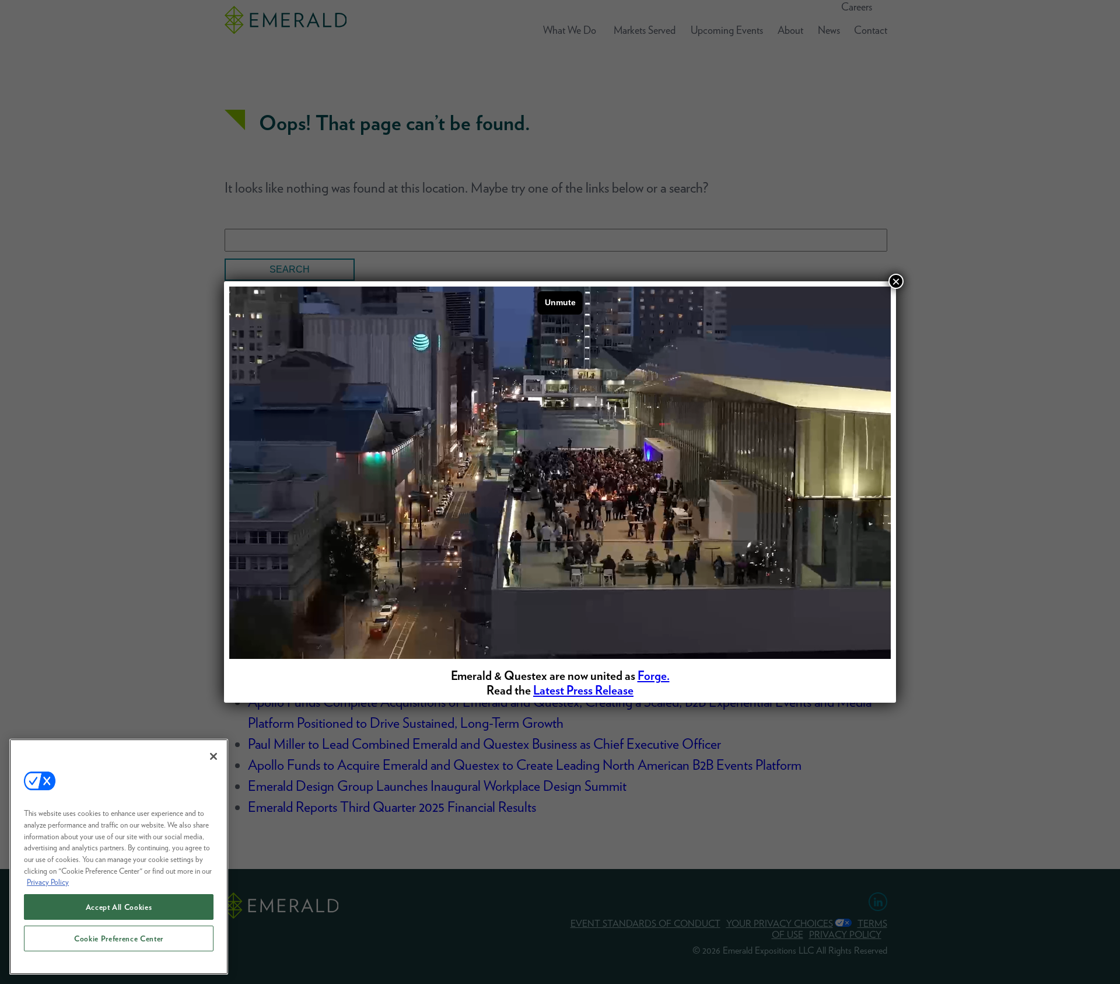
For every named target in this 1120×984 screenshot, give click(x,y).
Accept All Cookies (119, 907)
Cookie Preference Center (118, 938)
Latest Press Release (583, 690)
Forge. (654, 675)
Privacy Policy (48, 882)
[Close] (213, 756)
